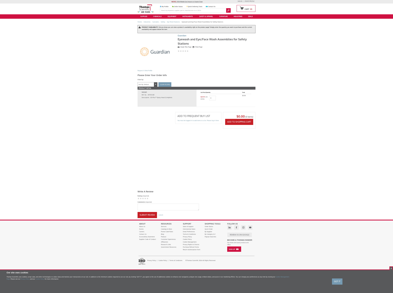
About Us (142, 226)
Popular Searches (210, 237)
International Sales (189, 229)
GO (228, 10)
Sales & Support (188, 226)
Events (141, 229)
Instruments (187, 16)
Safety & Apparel (206, 16)
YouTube (250, 227)
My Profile (165, 7)
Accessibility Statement (147, 237)
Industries (238, 16)
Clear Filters (165, 84)
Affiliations (164, 242)
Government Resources (168, 247)
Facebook (236, 227)
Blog (162, 234)
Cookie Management (189, 242)
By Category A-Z (210, 234)
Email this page (185, 47)
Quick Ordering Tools (195, 7)
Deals (250, 16)
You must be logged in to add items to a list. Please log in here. (198, 120)
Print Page (198, 47)
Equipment (172, 16)
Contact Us (211, 7)
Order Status (178, 7)
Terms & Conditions (189, 234)
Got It (337, 281)
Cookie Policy (187, 239)
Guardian (182, 35)
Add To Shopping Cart (239, 121)
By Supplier (208, 232)
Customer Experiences (168, 239)
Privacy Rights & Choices (191, 244)
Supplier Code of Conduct (147, 239)
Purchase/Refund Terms (191, 247)
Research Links (166, 244)
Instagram (243, 227)
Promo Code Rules (167, 232)
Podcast (163, 237)
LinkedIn (229, 227)
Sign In (240, 1)
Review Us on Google (239, 235)
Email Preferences (189, 232)
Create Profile (249, 1)
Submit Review (147, 215)
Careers (141, 232)
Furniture (223, 16)
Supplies (143, 16)
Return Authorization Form (191, 250)
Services (164, 226)
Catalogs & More (166, 229)
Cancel (161, 215)
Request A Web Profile (145, 71)
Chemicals (157, 16)
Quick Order (209, 229)
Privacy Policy (187, 237)
